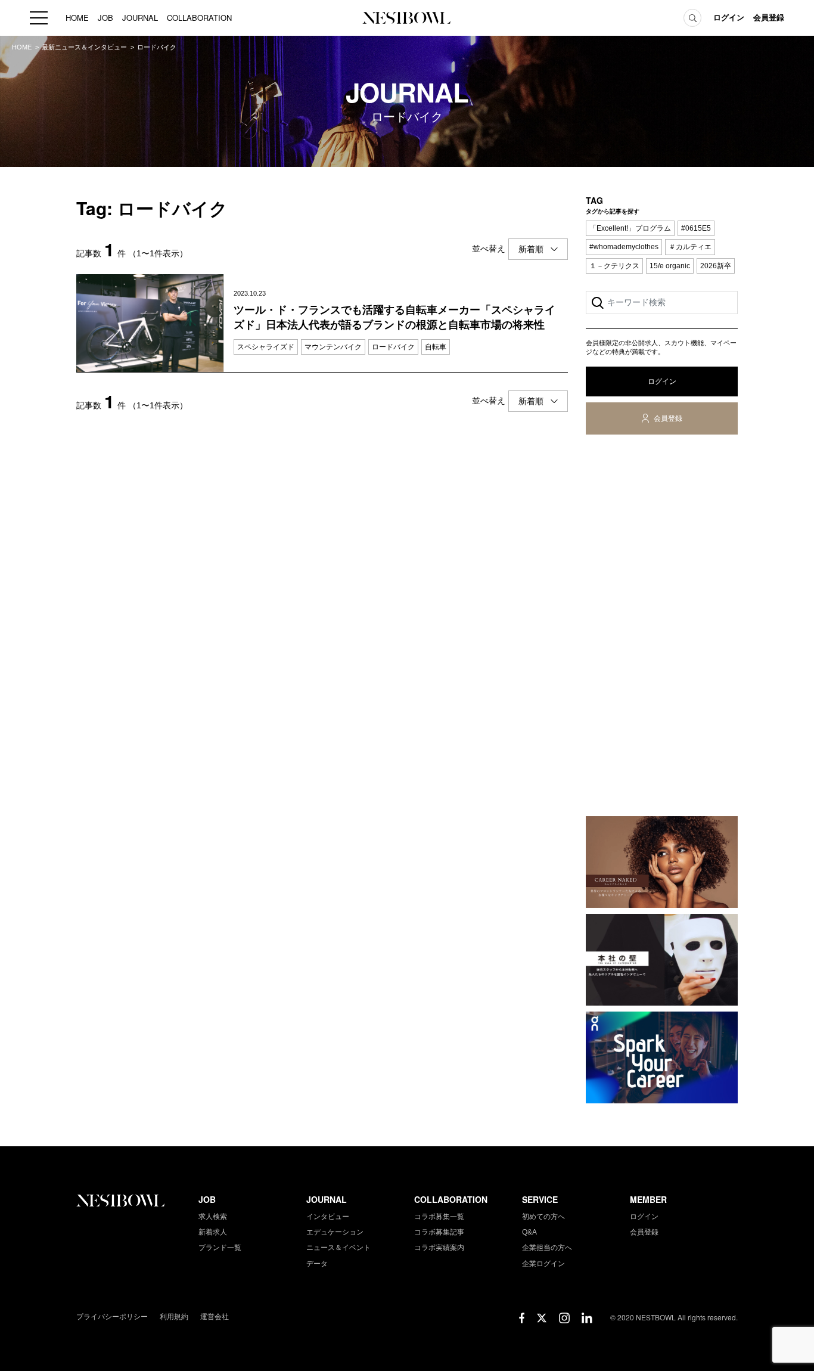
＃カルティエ (690, 247)
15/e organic (670, 266)
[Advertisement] (662, 628)
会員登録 (768, 17)
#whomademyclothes (623, 247)
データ (317, 1264)
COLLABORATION (199, 17)
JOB (105, 17)
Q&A (529, 1232)
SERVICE (540, 1199)
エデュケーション (334, 1232)
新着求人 (212, 1232)
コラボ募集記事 (439, 1232)
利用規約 (174, 1317)
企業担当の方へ (547, 1247)
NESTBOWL (407, 18)
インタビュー (327, 1216)
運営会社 (214, 1317)
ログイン (728, 17)
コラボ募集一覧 (439, 1216)
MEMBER (648, 1199)
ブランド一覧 (219, 1247)
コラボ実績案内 (439, 1247)
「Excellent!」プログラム (630, 228)
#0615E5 (696, 228)
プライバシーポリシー (112, 1317)
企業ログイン (543, 1264)
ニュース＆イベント (338, 1247)
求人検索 (212, 1216)
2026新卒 (715, 266)
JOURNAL (140, 17)
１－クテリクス (614, 266)
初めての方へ (543, 1216)
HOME (77, 17)
